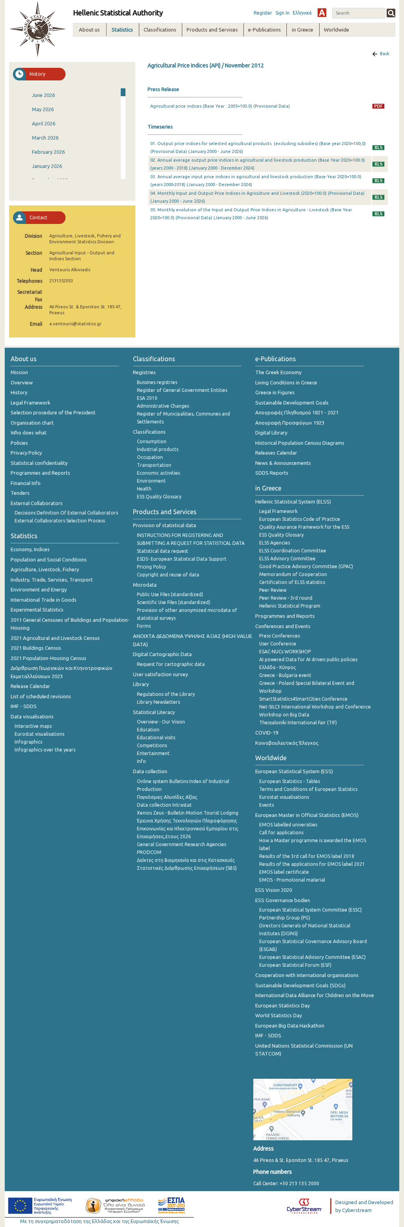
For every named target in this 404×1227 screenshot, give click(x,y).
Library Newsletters (158, 702)
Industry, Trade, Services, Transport (52, 579)
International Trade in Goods (44, 599)
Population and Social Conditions (49, 559)
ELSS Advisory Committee (287, 558)
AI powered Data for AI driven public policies (308, 659)
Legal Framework (30, 402)
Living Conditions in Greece (286, 382)
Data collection (150, 771)
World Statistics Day (278, 1015)
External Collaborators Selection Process (60, 520)
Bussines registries (157, 382)
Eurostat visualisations (39, 734)
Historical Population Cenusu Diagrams (299, 443)
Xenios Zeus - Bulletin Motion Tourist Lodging (187, 812)
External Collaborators (37, 503)
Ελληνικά (302, 12)
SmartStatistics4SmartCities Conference (303, 698)
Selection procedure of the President (53, 412)
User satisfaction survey (160, 674)
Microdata (145, 584)
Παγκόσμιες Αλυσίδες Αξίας (167, 797)
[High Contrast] (322, 12)
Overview (22, 382)
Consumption (151, 441)
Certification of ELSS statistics (292, 582)
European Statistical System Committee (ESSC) (310, 909)
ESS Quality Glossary (159, 496)
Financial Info (26, 483)
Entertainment (153, 753)
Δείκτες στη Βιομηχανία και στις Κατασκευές (186, 860)
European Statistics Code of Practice (299, 519)
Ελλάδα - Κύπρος (277, 667)
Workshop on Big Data (284, 714)
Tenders (20, 493)
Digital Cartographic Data (162, 654)
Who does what (29, 432)
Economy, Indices (30, 549)
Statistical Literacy (154, 712)
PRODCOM (149, 852)
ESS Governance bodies (282, 900)
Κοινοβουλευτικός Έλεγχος (286, 743)
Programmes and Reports (40, 473)
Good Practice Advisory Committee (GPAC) (306, 566)
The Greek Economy (278, 372)
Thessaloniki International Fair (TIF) (298, 722)
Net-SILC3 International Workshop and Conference (315, 706)
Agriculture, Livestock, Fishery (45, 569)
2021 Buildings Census (36, 648)
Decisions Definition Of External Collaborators (66, 512)
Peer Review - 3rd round (285, 597)
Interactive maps (33, 726)
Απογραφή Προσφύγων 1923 (289, 422)
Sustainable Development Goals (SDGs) (300, 985)
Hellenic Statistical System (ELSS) (293, 501)
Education (148, 729)
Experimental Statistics (37, 609)
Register (263, 12)
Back (384, 53)
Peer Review (272, 590)
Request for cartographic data (171, 664)
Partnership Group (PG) (284, 917)
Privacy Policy (26, 452)
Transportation (154, 465)
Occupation (150, 457)
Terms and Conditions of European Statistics (308, 789)
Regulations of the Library (166, 694)
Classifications (149, 431)
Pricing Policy (151, 566)
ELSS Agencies (274, 542)
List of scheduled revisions (41, 696)
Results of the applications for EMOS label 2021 (312, 864)
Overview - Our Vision (161, 721)
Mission (19, 372)
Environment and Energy (39, 589)
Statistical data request (162, 551)
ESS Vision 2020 (273, 890)
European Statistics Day (282, 1005)
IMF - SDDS (24, 706)
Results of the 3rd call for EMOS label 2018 (306, 856)
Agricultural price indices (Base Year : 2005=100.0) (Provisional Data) (220, 106)
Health (144, 488)
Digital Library (271, 432)
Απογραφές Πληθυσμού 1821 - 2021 (297, 412)
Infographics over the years (45, 749)
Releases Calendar (276, 452)
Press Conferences (279, 635)
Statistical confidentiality (39, 463)
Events (266, 804)
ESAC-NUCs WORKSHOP (285, 651)
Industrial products (157, 449)
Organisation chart (32, 422)
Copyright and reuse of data (168, 574)
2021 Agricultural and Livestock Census (55, 638)
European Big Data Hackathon (289, 1025)
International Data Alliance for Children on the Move (314, 995)
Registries (144, 372)
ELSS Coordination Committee (292, 550)
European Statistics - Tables (289, 781)
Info (141, 761)
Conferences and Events (282, 626)
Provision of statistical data (164, 525)
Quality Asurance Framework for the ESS (304, 527)
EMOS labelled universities (288, 824)
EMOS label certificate (284, 872)
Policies (19, 443)
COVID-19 (266, 732)
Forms (144, 625)
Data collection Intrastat (164, 804)
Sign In (282, 12)
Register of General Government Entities (182, 390)
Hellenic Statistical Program (289, 605)
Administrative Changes (163, 405)
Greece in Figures (275, 392)
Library (141, 684)
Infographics (28, 741)
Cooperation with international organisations (307, 975)
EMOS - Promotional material (292, 879)
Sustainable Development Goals (292, 402)
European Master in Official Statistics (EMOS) (307, 815)
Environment (151, 480)
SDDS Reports (271, 473)
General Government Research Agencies (181, 844)
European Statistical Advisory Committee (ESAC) (312, 957)
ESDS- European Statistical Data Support (181, 558)
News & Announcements (283, 463)
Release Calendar (30, 686)
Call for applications (281, 832)
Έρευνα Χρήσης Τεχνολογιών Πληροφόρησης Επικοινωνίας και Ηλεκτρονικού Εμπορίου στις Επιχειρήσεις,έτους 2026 (187, 828)
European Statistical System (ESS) (294, 771)
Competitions (152, 745)
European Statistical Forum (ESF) (295, 965)
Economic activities (158, 473)
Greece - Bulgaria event (285, 675)
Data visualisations (32, 716)
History (19, 392)
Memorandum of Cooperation (293, 574)
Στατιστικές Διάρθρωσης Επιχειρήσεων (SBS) (187, 868)
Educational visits (156, 737)
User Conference (277, 643)
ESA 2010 (147, 398)
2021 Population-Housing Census (48, 658)
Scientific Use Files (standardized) (173, 602)
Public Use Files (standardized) (170, 594)
